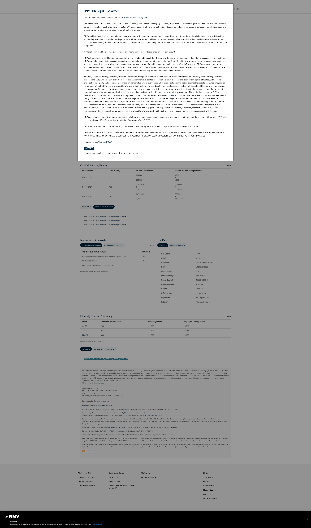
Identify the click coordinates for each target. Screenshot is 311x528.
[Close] (307, 519)
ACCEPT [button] (89, 148)
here (174, 95)
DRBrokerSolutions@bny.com (134, 18)
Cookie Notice (97, 524)
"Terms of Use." (105, 142)
